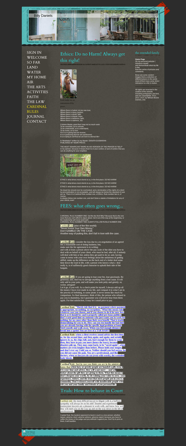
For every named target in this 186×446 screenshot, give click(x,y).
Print (27, 432)
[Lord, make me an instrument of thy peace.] (68, 83)
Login (161, 431)
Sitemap (32, 432)
